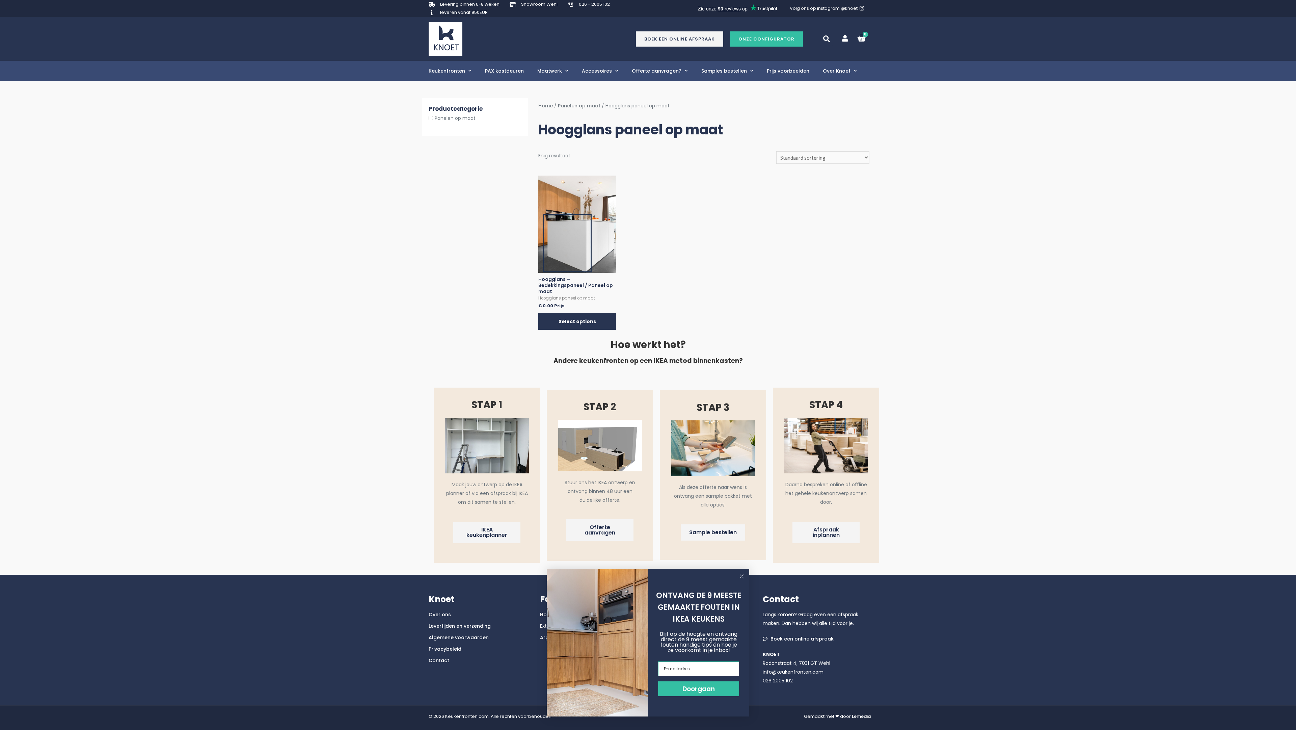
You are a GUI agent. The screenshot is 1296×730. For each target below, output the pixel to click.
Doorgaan (698, 689)
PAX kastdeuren (504, 71)
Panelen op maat (455, 118)
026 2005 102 (778, 680)
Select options (577, 321)
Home (545, 105)
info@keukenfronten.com (793, 672)
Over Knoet (836, 71)
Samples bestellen (724, 71)
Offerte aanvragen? (656, 71)
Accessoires (597, 71)
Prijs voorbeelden (788, 71)
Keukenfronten (447, 71)
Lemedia (861, 716)
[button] (766, 39)
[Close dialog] (742, 576)
